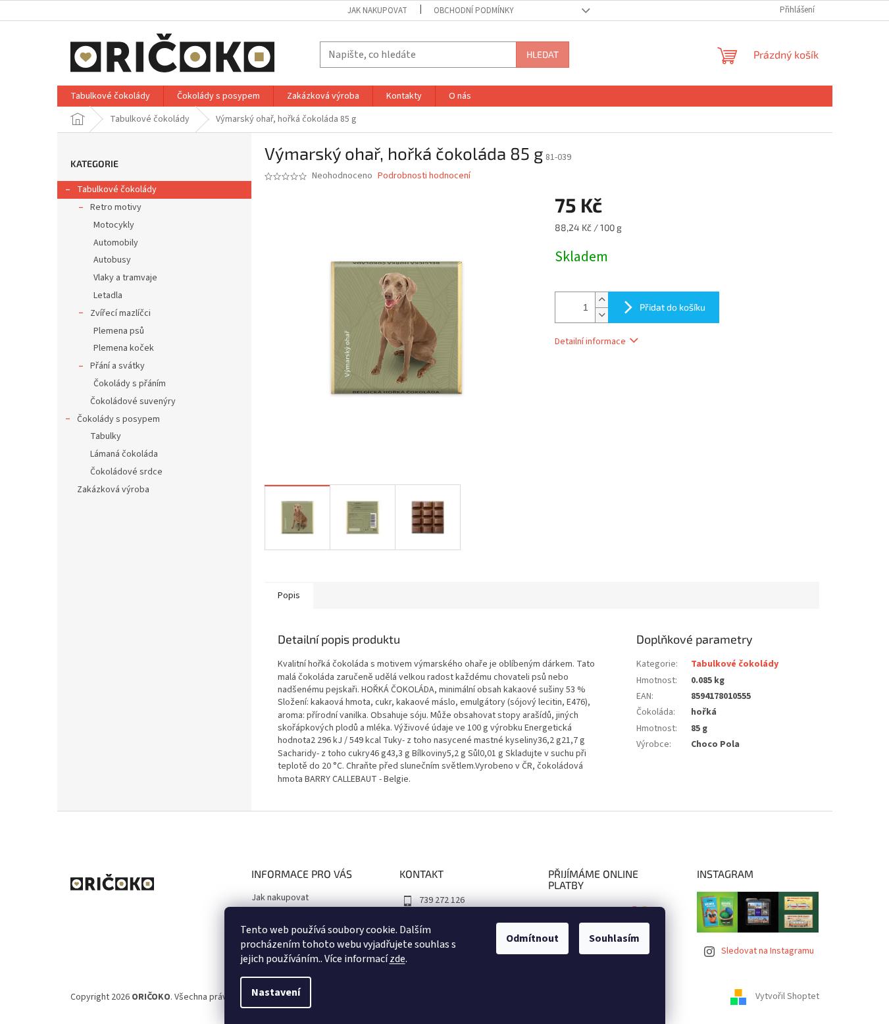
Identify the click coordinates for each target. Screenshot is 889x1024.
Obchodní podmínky (474, 10)
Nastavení (275, 992)
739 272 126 (442, 900)
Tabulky (105, 436)
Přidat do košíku (672, 307)
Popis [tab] (289, 595)
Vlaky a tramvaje (125, 277)
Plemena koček (123, 348)
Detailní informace (590, 341)
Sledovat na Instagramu (767, 951)
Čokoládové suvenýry (133, 401)
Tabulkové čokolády (117, 189)
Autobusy (112, 260)
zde (397, 959)
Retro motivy (115, 207)
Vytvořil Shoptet (787, 997)
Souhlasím (614, 938)
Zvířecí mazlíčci (120, 313)
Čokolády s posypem (118, 419)
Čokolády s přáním (129, 383)
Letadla (107, 295)
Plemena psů (118, 331)
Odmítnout (532, 938)
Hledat (542, 54)
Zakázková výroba (113, 489)
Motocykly (113, 225)
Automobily (115, 242)
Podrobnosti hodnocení (424, 176)
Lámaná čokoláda (124, 454)
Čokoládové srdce (126, 471)
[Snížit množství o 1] (601, 314)
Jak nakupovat (377, 10)
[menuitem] (110, 96)
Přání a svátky (117, 365)
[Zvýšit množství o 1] (601, 299)
